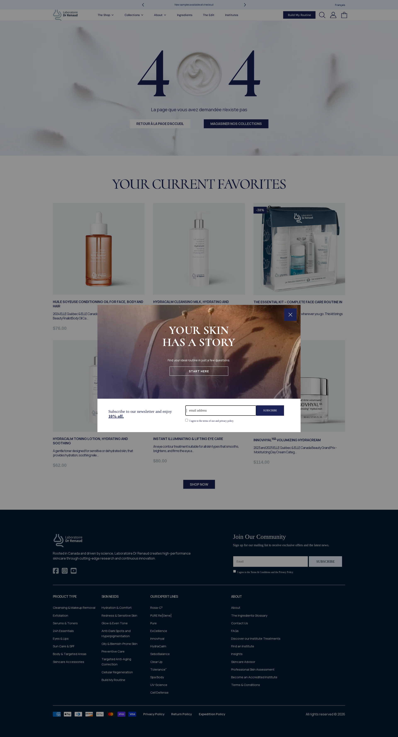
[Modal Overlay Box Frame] (199, 368)
